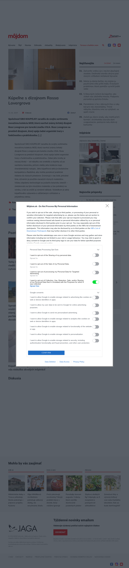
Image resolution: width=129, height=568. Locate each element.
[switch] (95, 255)
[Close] (108, 206)
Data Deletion (50, 362)
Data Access (64, 362)
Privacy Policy (78, 362)
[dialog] (64, 284)
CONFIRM (46, 353)
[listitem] (64, 249)
